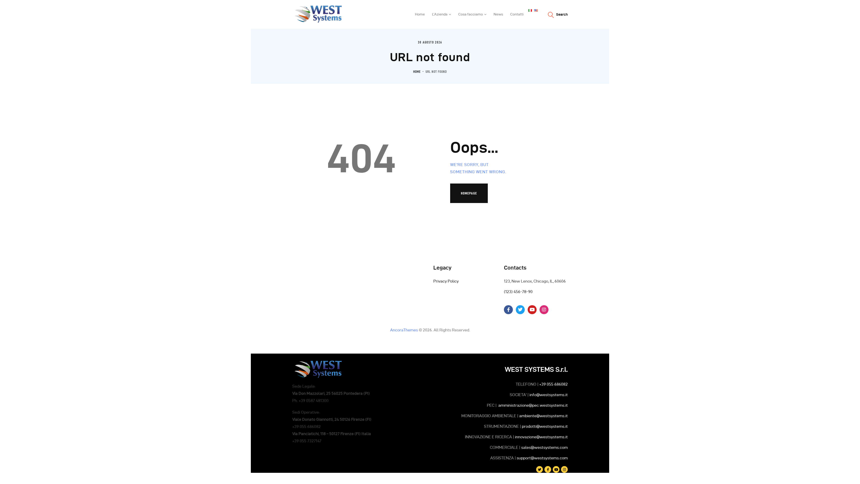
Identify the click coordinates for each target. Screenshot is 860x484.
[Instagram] (544, 309)
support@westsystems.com (542, 458)
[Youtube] (532, 309)
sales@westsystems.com (544, 447)
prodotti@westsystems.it (544, 426)
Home (417, 71)
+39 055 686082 (553, 384)
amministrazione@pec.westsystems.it (533, 405)
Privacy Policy (446, 281)
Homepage (469, 193)
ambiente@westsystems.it (543, 416)
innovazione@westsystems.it (541, 437)
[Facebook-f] (508, 309)
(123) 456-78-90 (518, 292)
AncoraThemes (404, 330)
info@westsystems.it (548, 395)
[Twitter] (520, 309)
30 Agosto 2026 (430, 42)
